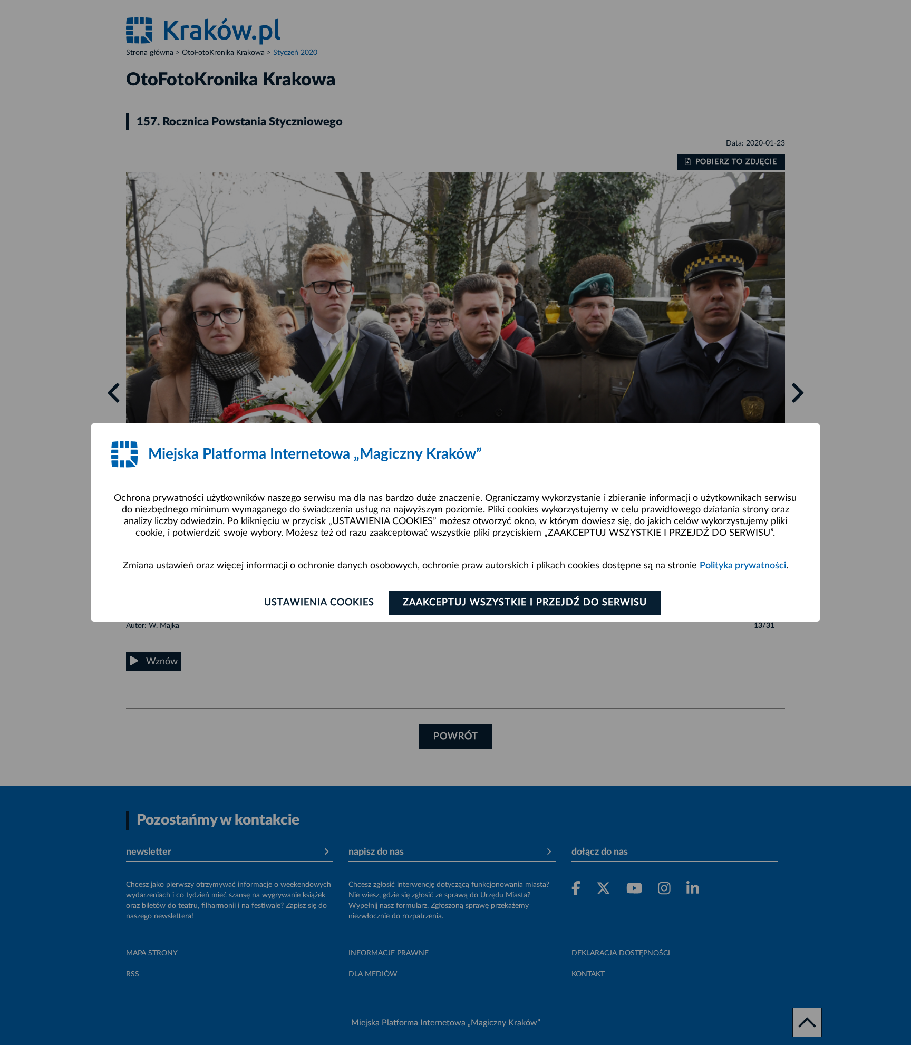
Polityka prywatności (743, 565)
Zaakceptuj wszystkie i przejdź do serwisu (525, 602)
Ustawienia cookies (319, 602)
